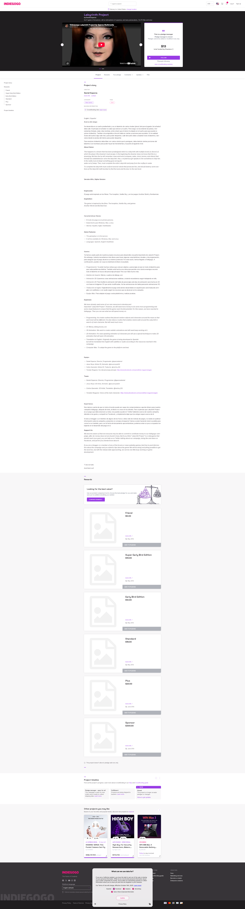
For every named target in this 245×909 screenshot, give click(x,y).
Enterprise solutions (176, 880)
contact (93, 96)
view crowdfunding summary (164, 64)
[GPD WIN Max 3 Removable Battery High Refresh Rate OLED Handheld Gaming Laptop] (149, 826)
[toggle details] (107, 857)
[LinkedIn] (75, 881)
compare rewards (95, 499)
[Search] (111, 3)
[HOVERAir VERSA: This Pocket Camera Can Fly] (95, 826)
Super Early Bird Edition (13, 93)
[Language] (217, 4)
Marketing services (176, 876)
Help (130, 783)
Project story (8, 83)
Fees (172, 873)
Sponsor (8, 104)
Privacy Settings (90, 903)
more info (87, 96)
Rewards (7, 87)
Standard (8, 99)
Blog (152, 878)
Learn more (98, 796)
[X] (66, 881)
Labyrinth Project (96, 15)
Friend (8, 90)
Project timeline (9, 110)
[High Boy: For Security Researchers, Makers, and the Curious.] (122, 826)
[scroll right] (140, 44)
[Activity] (226, 3)
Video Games (89, 102)
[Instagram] (72, 881)
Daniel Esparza (91, 17)
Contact (153, 873)
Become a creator (176, 878)
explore (131, 811)
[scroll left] (62, 44)
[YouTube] (69, 881)
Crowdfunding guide (141, 783)
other (112, 102)
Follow (163, 57)
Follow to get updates (144, 797)
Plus (7, 102)
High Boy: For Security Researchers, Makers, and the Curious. (122, 847)
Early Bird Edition (11, 96)
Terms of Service (78, 903)
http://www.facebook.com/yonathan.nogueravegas (134, 370)
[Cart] (222, 3)
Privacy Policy (66, 903)
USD (208, 4)
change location (131, 9)
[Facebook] (63, 881)
